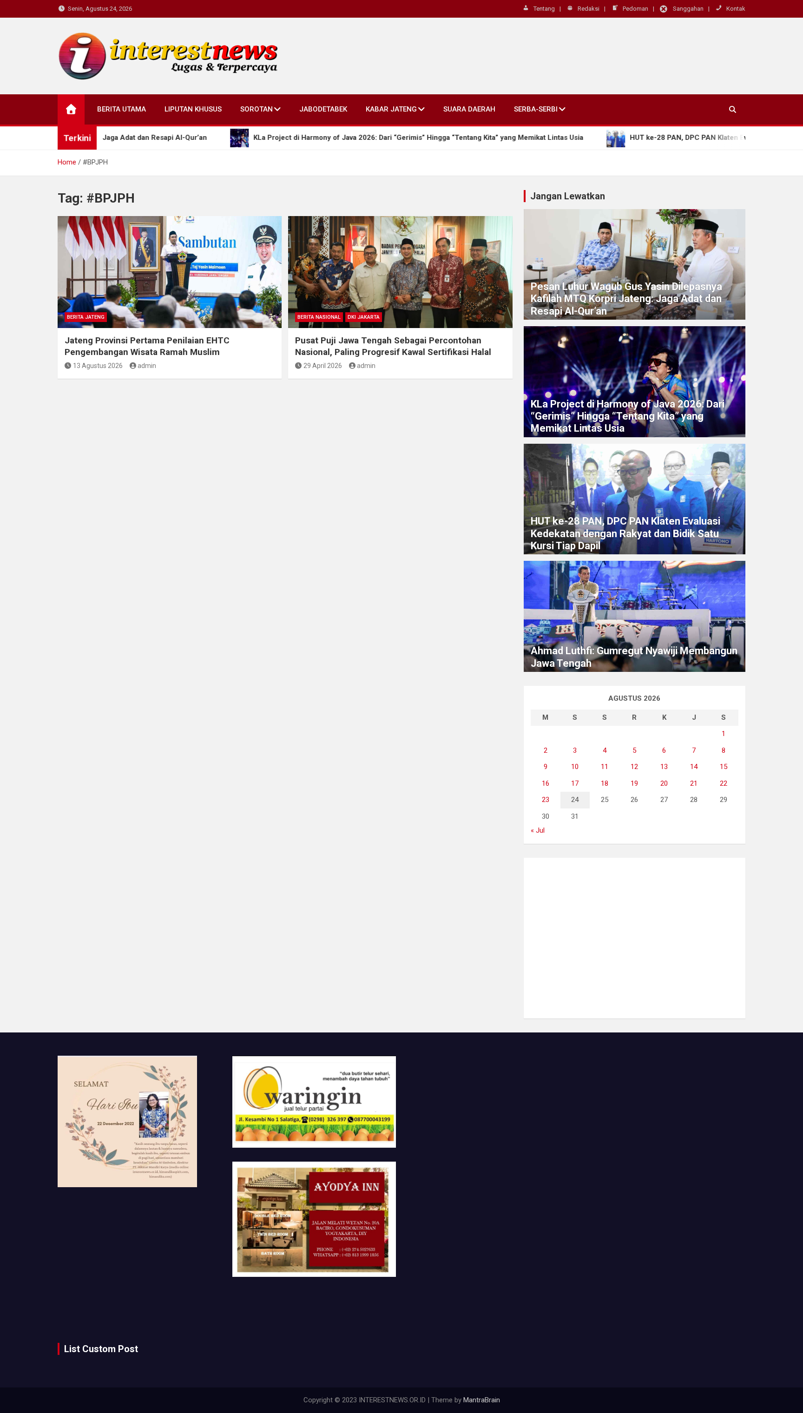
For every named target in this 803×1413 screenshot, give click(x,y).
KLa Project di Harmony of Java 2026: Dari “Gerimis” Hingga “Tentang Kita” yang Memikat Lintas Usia (627, 416)
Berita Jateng (86, 317)
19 (634, 783)
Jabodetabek (323, 109)
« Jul (538, 830)
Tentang (544, 8)
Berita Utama (121, 109)
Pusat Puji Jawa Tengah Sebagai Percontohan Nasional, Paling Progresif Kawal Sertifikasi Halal (393, 346)
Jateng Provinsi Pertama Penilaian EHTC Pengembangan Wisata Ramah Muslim (147, 346)
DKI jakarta (364, 317)
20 (664, 783)
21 (694, 783)
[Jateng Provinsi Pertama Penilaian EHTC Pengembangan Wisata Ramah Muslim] (170, 272)
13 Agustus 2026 (98, 365)
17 (575, 783)
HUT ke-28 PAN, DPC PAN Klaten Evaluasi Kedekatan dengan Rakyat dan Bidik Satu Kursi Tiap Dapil (625, 533)
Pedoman (635, 8)
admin (147, 365)
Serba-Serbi (536, 109)
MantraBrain (481, 1400)
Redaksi (588, 8)
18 (604, 783)
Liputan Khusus (193, 109)
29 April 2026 (322, 365)
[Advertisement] (634, 938)
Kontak (735, 8)
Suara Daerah (469, 109)
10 (575, 766)
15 (723, 766)
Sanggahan (688, 8)
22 (723, 783)
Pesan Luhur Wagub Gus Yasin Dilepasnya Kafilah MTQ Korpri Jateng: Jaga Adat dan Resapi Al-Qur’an (626, 299)
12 (634, 766)
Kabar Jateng (391, 109)
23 (545, 799)
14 (694, 766)
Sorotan (256, 109)
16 (545, 783)
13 (664, 766)
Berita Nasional (319, 317)
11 (604, 766)
